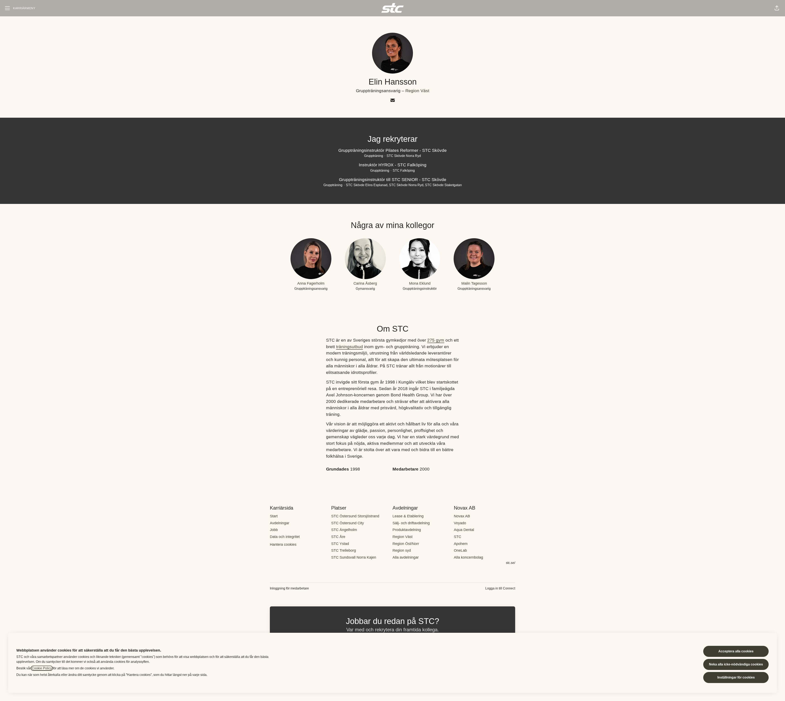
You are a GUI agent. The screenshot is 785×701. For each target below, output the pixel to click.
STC (457, 537)
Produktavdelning (406, 530)
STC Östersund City (347, 523)
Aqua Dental (464, 530)
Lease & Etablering (408, 516)
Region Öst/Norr (405, 544)
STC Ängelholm (344, 530)
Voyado (460, 523)
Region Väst (417, 90)
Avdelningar (279, 523)
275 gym (435, 340)
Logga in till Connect (500, 588)
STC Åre (338, 537)
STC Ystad (340, 544)
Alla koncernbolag (468, 557)
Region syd (401, 550)
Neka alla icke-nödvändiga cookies (736, 664)
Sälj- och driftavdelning (411, 523)
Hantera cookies (283, 544)
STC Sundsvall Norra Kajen (353, 557)
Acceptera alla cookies (736, 651)
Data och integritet (285, 537)
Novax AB (462, 516)
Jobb (274, 530)
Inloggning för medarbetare (289, 588)
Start (274, 516)
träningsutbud (349, 346)
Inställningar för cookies (736, 677)
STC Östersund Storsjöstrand (355, 516)
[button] (777, 8)
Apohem (461, 544)
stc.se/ (510, 563)
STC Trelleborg (343, 550)
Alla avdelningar (405, 557)
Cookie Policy (42, 668)
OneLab (460, 550)
